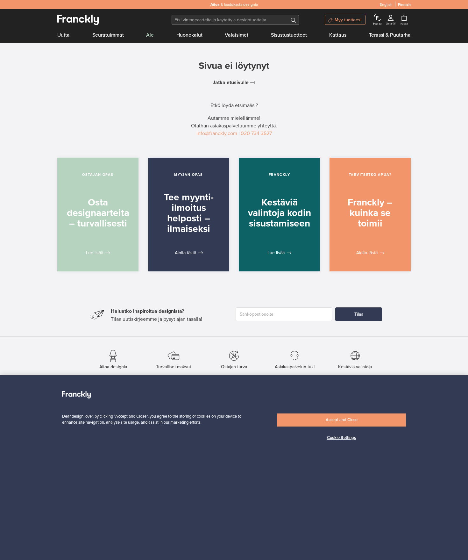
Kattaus (337, 35)
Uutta (63, 35)
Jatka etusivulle (231, 82)
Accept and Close (342, 419)
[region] (234, 467)
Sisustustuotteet (289, 35)
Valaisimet (236, 35)
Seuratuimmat (108, 35)
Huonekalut (189, 35)
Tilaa (358, 314)
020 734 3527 (256, 133)
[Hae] (293, 20)
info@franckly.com (216, 133)
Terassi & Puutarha (390, 35)
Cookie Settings (341, 437)
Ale (150, 35)
